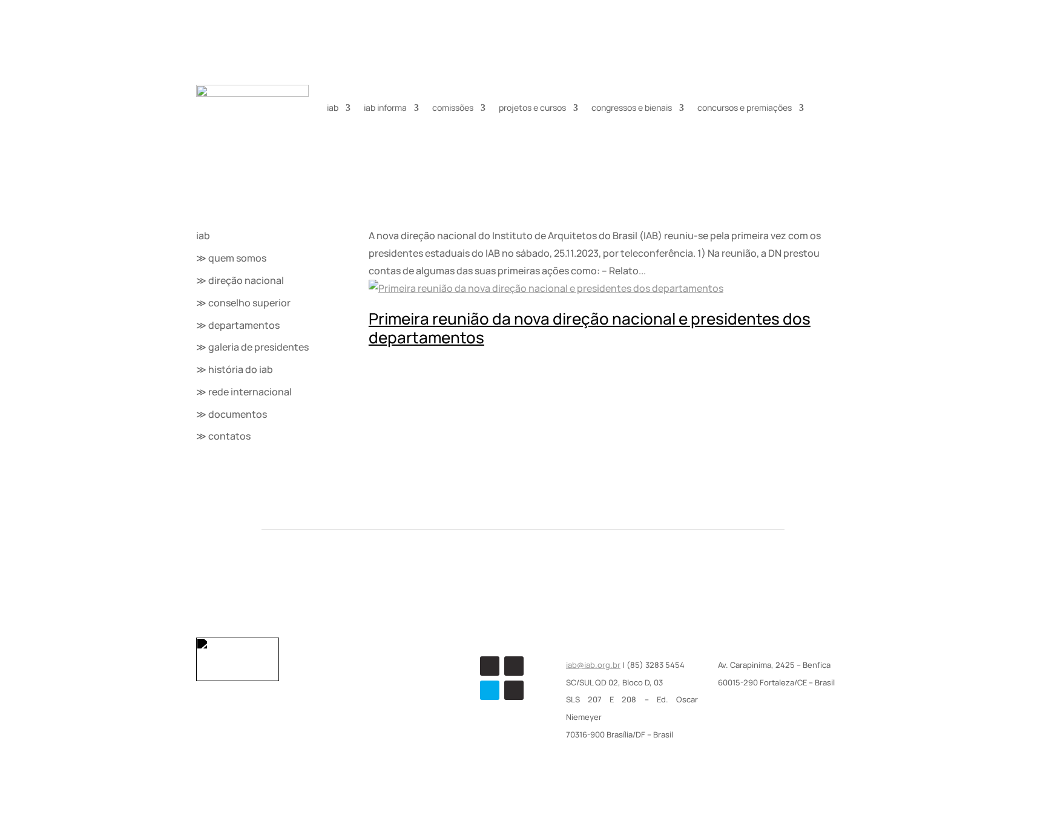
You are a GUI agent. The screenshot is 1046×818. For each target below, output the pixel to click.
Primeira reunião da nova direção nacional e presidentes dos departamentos (590, 328)
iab (332, 107)
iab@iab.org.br (593, 664)
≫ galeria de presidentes (252, 347)
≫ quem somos (231, 258)
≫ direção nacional (240, 280)
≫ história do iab (234, 369)
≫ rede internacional (244, 391)
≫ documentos (231, 414)
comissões (452, 107)
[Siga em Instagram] (514, 666)
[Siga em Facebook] (489, 666)
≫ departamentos (238, 325)
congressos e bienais (631, 107)
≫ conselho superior (243, 302)
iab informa (385, 107)
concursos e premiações (744, 107)
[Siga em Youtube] (514, 690)
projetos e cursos (532, 107)
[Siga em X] (489, 690)
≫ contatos (223, 436)
